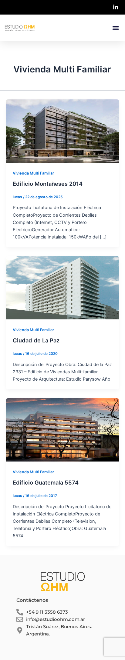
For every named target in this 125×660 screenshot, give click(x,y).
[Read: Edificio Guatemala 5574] (62, 429)
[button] (115, 28)
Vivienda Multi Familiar (33, 173)
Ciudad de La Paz (36, 340)
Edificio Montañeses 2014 (48, 183)
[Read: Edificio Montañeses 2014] (62, 130)
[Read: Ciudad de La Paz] (62, 287)
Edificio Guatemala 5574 (46, 482)
